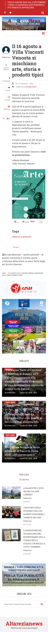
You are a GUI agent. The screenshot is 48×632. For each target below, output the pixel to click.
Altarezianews (24, 623)
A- (4, 118)
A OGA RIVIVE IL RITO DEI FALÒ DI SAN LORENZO (33, 491)
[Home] (23, 22)
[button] (28, 196)
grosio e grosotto (22, 236)
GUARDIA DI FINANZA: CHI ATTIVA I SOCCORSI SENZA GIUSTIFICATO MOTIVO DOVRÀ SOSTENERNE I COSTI (25, 5)
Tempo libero (31, 87)
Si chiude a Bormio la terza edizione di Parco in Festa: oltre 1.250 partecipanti (22, 450)
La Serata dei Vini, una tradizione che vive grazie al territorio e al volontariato (23, 418)
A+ (8, 118)
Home (4, 273)
